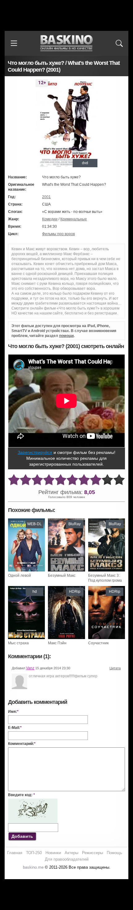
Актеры (71, 852)
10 (119, 480)
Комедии (50, 219)
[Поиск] (119, 43)
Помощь (114, 852)
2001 (46, 197)
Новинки (53, 852)
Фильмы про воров (58, 234)
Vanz (30, 668)
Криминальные (73, 219)
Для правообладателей (66, 859)
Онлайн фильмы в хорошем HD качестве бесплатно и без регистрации (66, 43)
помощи (66, 336)
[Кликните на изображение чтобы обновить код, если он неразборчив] (33, 801)
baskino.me (33, 867)
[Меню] (14, 43)
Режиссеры (92, 852)
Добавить (22, 836)
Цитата (115, 668)
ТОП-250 (34, 852)
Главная (14, 852)
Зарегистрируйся (35, 452)
